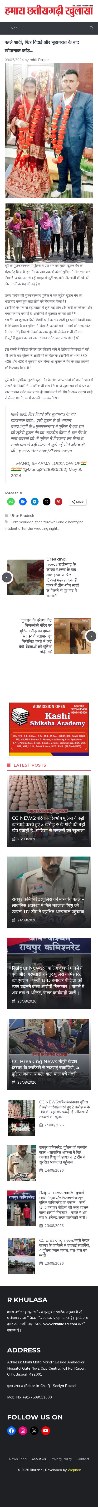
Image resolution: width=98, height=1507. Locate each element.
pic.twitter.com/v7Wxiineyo (45, 450)
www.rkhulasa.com (60, 1324)
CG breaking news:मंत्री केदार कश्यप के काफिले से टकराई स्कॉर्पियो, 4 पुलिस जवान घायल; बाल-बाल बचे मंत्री (45, 1068)
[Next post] (91, 636)
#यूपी (23, 426)
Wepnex (74, 1470)
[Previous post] (6, 577)
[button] (91, 28)
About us (38, 1459)
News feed (18, 1459)
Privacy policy (61, 1459)
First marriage (22, 522)
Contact (83, 1459)
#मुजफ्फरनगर (43, 426)
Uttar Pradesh (22, 515)
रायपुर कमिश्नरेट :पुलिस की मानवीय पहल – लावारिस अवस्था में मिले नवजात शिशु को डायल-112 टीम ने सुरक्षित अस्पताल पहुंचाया (48, 905)
